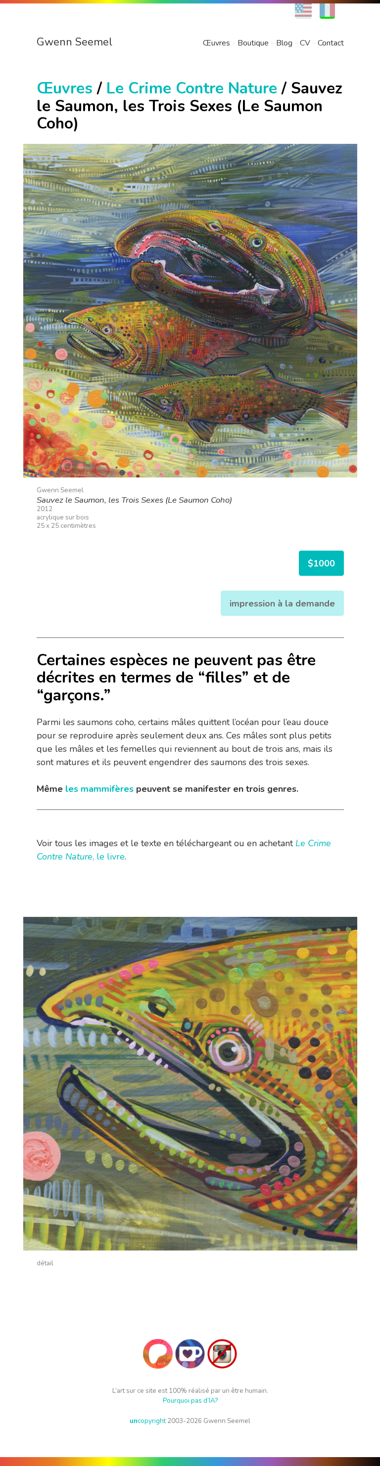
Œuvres (216, 43)
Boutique (253, 43)
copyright (148, 1420)
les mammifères (99, 789)
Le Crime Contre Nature (191, 88)
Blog (284, 43)
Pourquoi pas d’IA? (190, 1400)
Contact (331, 43)
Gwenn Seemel (74, 42)
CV (305, 43)
